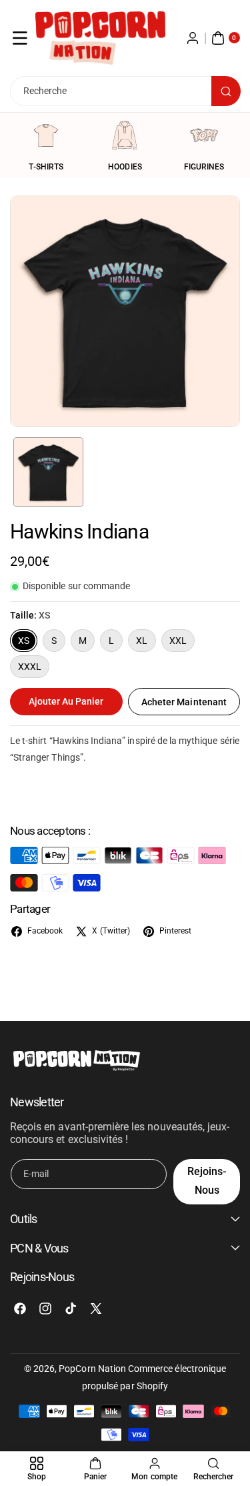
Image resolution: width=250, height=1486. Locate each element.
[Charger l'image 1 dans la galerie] (48, 472)
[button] (20, 38)
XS (23, 640)
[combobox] (125, 91)
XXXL (29, 666)
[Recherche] (226, 91)
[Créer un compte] (193, 38)
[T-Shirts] (46, 135)
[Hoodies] (124, 135)
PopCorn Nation (92, 1368)
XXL (178, 640)
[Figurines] (204, 135)
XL (141, 640)
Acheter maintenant (184, 702)
